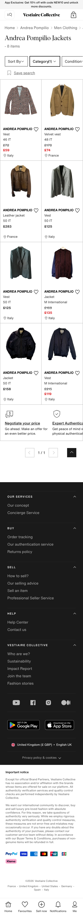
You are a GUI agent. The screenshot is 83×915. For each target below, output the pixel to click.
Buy (10, 528)
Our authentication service (30, 544)
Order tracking (20, 537)
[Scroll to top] (71, 452)
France (12, 886)
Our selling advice (23, 583)
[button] (73, 15)
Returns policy (19, 551)
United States (50, 886)
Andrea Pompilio (34, 27)
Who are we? (18, 654)
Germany (66, 886)
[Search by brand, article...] (9, 14)
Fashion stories (20, 683)
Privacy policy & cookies (39, 757)
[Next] (53, 452)
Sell (11, 567)
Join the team (19, 676)
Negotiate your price (22, 423)
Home (10, 27)
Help (11, 614)
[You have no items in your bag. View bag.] (73, 15)
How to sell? (18, 576)
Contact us (16, 629)
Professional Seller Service (30, 598)
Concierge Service (23, 512)
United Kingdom (29, 886)
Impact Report (19, 668)
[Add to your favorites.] (36, 129)
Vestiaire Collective (27, 645)
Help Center (17, 622)
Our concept (18, 505)
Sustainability (19, 661)
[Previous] (29, 452)
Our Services (20, 497)
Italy (46, 889)
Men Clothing (65, 27)
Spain (37, 889)
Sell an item (17, 590)
